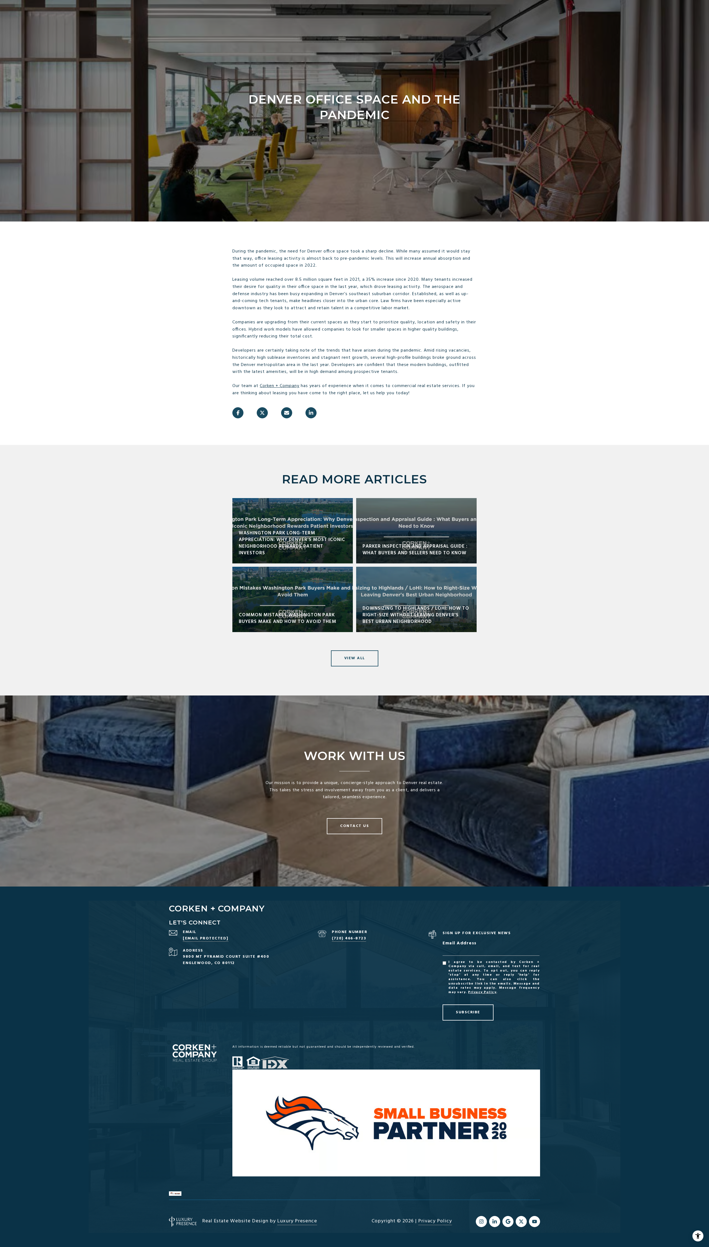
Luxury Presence (297, 1221)
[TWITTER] (521, 1221)
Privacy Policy (482, 992)
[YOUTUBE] (534, 1221)
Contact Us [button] (354, 826)
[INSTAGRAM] (481, 1221)
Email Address (460, 943)
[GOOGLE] (507, 1221)
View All (354, 658)
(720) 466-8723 (349, 938)
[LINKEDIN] (494, 1221)
